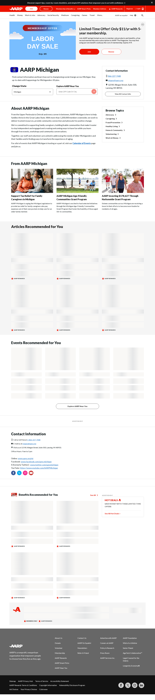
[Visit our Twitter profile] (19, 473)
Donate (58, 643)
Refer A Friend (83, 653)
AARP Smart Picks (84, 9)
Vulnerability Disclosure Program (72, 685)
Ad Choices (13, 689)
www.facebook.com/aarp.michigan (36, 461)
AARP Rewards (117, 9)
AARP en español (121, 15)
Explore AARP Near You (68, 86)
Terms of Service (41, 681)
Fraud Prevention (113, 122)
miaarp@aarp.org (115, 80)
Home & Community (114, 130)
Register (130, 9)
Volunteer (58, 648)
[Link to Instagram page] (25, 473)
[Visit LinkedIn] (141, 685)
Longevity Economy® (131, 666)
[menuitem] (12, 16)
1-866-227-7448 (33, 440)
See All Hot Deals (112, 513)
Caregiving (110, 118)
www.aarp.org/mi (25, 458)
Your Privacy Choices (29, 689)
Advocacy (110, 115)
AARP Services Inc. (107, 658)
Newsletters (82, 648)
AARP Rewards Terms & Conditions (23, 685)
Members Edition (99, 9)
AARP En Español (84, 643)
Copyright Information (48, 685)
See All (93, 495)
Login (139, 9)
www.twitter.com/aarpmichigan (44, 465)
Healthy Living (112, 126)
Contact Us (82, 638)
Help (131, 15)
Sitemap (12, 681)
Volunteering (111, 134)
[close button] (142, 24)
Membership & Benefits (65, 9)
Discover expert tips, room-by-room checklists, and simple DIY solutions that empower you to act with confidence (75, 3)
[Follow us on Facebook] (13, 473)
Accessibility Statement (59, 681)
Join (89, 52)
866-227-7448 (114, 76)
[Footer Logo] (25, 646)
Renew (111, 52)
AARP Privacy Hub (25, 681)
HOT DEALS (111, 500)
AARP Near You (61, 668)
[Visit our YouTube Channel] (31, 473)
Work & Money (112, 138)
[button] (142, 15)
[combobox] (77, 91)
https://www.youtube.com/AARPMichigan (39, 468)
